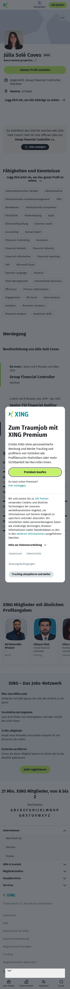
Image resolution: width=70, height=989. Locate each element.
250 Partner (42, 498)
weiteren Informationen (31, 533)
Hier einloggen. (17, 485)
